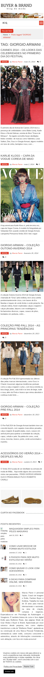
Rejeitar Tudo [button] (28, 666)
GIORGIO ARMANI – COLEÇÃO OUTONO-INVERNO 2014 (20, 247)
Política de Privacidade (13, 667)
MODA (4, 62)
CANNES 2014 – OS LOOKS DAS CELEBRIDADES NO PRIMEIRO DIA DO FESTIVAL (21, 53)
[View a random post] (3, 23)
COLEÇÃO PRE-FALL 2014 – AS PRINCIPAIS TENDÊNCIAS (20, 327)
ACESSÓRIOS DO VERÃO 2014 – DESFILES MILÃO (21, 455)
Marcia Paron (17, 62)
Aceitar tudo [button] (9, 671)
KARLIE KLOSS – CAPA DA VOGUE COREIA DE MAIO (17, 157)
